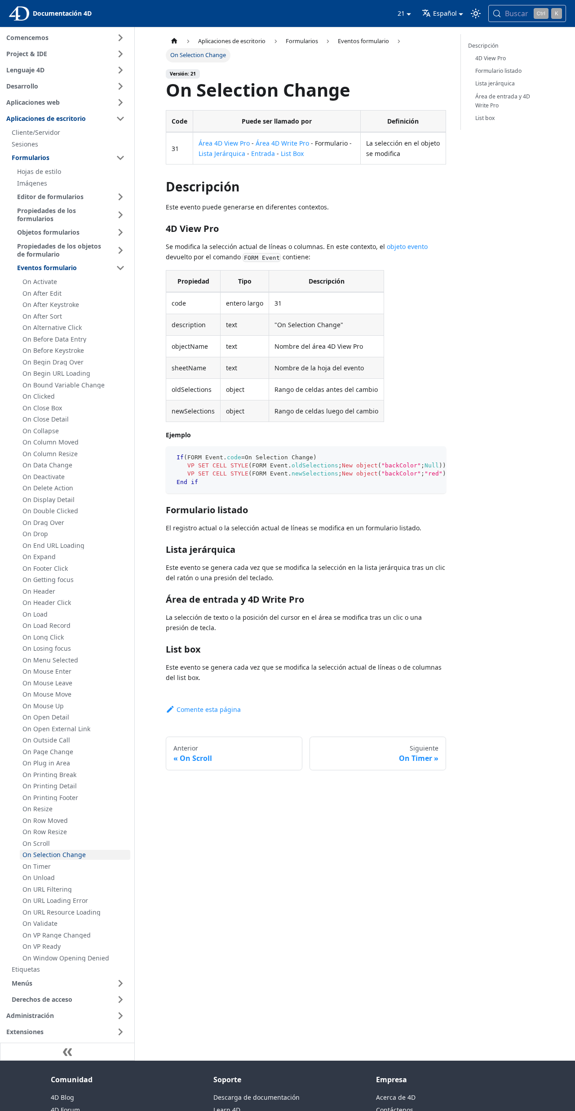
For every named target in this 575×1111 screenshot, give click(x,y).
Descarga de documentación (256, 1097)
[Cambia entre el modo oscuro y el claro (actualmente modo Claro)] (476, 13)
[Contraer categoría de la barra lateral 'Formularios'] (120, 158)
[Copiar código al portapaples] (435, 457)
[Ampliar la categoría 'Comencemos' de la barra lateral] (120, 38)
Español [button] (445, 13)
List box (485, 118)
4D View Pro (490, 58)
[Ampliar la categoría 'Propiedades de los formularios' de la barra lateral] (120, 214)
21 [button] (401, 13)
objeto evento (407, 246)
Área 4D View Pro (224, 143)
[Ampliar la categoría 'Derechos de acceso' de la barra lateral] (120, 999)
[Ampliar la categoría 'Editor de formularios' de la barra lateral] (120, 197)
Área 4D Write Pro (282, 143)
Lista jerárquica (495, 83)
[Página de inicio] (174, 41)
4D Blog (62, 1097)
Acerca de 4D (396, 1097)
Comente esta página (209, 709)
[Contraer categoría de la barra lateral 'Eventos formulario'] (120, 268)
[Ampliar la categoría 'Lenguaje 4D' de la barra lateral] (120, 70)
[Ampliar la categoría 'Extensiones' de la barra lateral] (120, 1032)
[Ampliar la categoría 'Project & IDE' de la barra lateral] (120, 54)
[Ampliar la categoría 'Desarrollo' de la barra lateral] (120, 86)
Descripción (483, 45)
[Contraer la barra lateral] (67, 1052)
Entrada (263, 153)
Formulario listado (498, 71)
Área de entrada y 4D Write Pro (502, 101)
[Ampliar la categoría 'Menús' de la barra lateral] (120, 983)
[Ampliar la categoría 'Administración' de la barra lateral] (120, 1016)
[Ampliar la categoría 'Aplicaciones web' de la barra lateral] (120, 102)
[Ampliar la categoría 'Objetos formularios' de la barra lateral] (120, 232)
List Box (292, 153)
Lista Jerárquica (222, 153)
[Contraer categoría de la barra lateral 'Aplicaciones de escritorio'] (120, 118)
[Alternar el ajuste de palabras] (418, 457)
